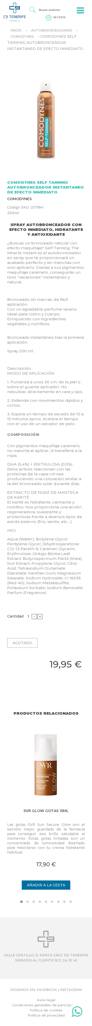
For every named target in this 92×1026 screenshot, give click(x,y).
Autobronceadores (51, 30)
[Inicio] (13, 12)
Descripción (19, 368)
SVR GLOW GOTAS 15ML (46, 810)
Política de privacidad (46, 1015)
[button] (21, 901)
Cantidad (15, 616)
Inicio (15, 30)
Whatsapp (77, 1013)
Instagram (71, 990)
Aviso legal (46, 1000)
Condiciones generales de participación (46, 1005)
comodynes (22, 36)
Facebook (47, 990)
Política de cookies (46, 1010)
